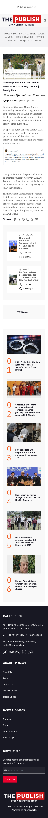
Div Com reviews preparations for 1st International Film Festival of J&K (29, 276)
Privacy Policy (10, 690)
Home (7, 33)
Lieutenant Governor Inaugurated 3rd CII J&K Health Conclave (27, 243)
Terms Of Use (9, 696)
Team (5, 678)
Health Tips (8, 737)
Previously (27, 235)
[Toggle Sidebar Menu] (45, 20)
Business (7, 725)
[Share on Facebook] (14, 219)
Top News (18, 33)
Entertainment (10, 731)
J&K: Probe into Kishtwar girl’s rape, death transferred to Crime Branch (28, 366)
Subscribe (10, 779)
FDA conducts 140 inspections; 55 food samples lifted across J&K (26, 454)
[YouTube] (24, 652)
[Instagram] (11, 652)
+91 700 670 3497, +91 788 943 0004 (24, 635)
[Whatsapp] (30, 652)
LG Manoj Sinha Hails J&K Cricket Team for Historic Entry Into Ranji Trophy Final (21, 86)
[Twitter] (17, 652)
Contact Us (8, 684)
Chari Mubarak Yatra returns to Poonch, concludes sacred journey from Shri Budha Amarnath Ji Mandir (27, 409)
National (7, 719)
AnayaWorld (30, 809)
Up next (23, 269)
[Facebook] (5, 652)
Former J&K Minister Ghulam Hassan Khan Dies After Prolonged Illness (26, 585)
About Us (7, 672)
